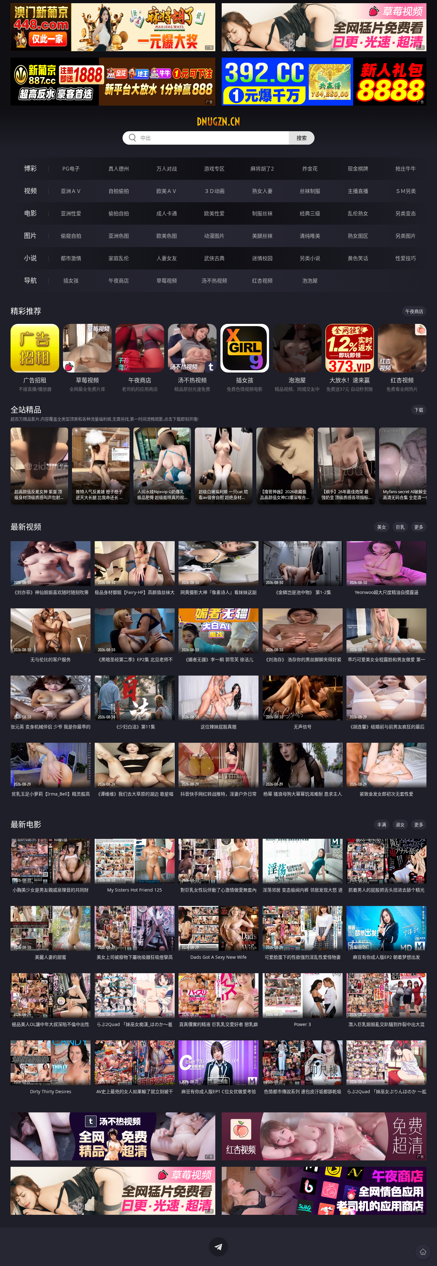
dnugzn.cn (218, 121)
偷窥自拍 (71, 235)
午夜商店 (118, 280)
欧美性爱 (214, 213)
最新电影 (26, 824)
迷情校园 (262, 258)
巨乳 (400, 527)
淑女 (400, 824)
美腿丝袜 (262, 235)
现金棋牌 (358, 168)
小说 (30, 258)
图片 (30, 235)
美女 (381, 527)
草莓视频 (166, 280)
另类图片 (405, 235)
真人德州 (118, 168)
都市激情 (71, 258)
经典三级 (310, 213)
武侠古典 (214, 258)
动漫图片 (214, 235)
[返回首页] (423, 1252)
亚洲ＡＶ (71, 191)
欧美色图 (166, 235)
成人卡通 (166, 213)
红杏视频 (262, 280)
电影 (30, 213)
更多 (418, 527)
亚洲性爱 (71, 213)
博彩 (30, 168)
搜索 (302, 137)
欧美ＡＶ (166, 191)
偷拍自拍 (118, 213)
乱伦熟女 (358, 213)
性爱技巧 (405, 258)
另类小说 (310, 258)
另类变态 (405, 213)
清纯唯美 (310, 235)
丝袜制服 (310, 191)
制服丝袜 (262, 213)
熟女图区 (358, 235)
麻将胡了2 (262, 168)
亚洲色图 (118, 235)
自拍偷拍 (118, 191)
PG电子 (71, 168)
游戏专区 (214, 168)
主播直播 (358, 191)
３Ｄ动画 (214, 191)
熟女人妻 (262, 191)
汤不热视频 (214, 280)
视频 (30, 191)
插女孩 (71, 280)
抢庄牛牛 (405, 168)
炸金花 (310, 168)
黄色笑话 (358, 258)
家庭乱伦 (118, 258)
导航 (30, 280)
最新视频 (26, 526)
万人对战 (166, 168)
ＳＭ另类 (405, 191)
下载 (418, 410)
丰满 (381, 824)
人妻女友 (166, 258)
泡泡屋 (310, 280)
